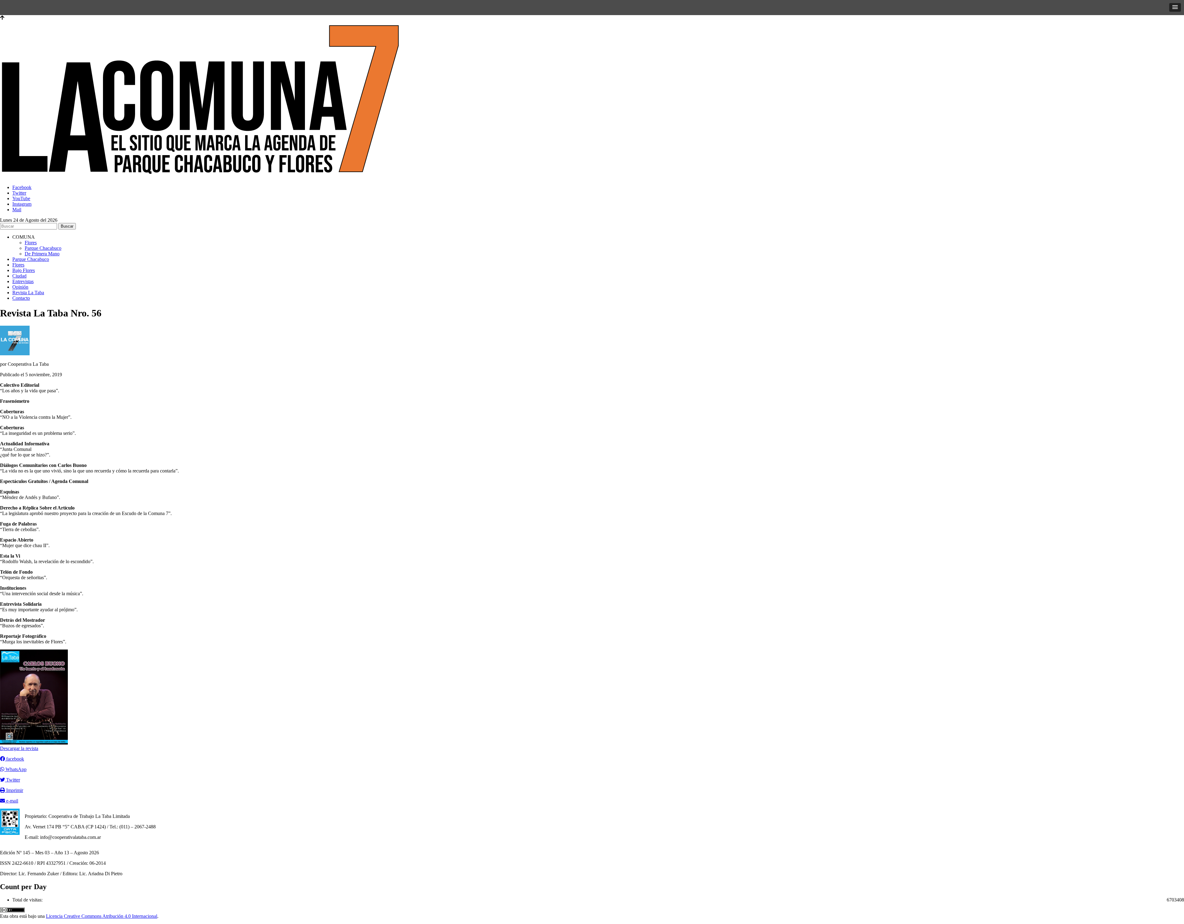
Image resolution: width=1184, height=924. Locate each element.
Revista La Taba (28, 292)
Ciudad (19, 275)
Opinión (20, 287)
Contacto (21, 298)
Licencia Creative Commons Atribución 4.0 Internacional (101, 916)
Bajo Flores (23, 270)
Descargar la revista (19, 748)
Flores (31, 242)
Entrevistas (23, 281)
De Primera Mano (42, 253)
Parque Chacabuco (43, 248)
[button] (1175, 7)
